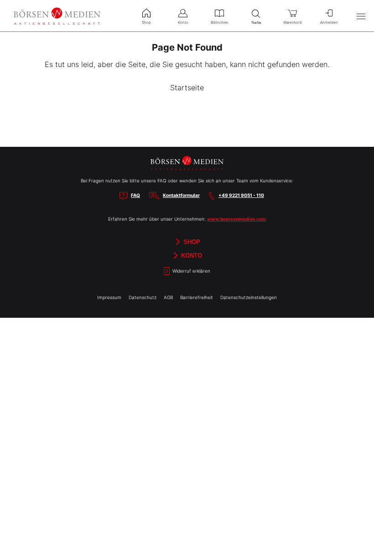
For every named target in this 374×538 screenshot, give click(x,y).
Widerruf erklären (190, 271)
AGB (168, 297)
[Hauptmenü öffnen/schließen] (361, 16)
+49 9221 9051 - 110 (241, 195)
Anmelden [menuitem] (329, 22)
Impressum (109, 297)
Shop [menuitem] (146, 22)
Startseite (187, 87)
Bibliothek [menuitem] (219, 22)
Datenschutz (142, 297)
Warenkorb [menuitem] (292, 22)
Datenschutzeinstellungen (248, 297)
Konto (190, 255)
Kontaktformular (181, 195)
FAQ (135, 195)
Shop (191, 241)
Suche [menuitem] (256, 23)
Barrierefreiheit (196, 297)
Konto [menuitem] (183, 22)
